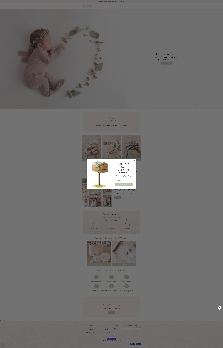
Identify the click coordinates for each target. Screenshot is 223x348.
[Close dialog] (135, 161)
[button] (220, 308)
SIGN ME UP (124, 184)
